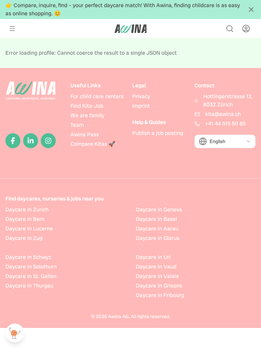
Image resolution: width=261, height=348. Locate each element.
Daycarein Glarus (157, 238)
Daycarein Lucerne (29, 228)
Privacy (141, 96)
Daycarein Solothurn (31, 266)
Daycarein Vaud (156, 266)
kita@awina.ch (223, 114)
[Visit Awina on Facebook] (12, 140)
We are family (87, 115)
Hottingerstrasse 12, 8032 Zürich (228, 100)
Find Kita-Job (86, 105)
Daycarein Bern (25, 219)
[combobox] (225, 141)
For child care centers (97, 96)
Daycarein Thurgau (29, 285)
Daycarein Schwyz (28, 257)
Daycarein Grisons (159, 285)
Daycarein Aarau (157, 228)
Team (77, 124)
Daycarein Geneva (159, 209)
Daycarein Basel (156, 219)
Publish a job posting (157, 133)
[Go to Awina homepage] (130, 28)
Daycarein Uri (153, 257)
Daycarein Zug (23, 238)
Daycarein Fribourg (160, 295)
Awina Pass (84, 134)
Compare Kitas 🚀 (92, 143)
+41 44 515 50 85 (225, 123)
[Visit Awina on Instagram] (48, 140)
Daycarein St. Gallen (30, 276)
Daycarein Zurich (27, 209)
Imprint (141, 105)
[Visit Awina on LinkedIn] (30, 140)
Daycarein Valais (157, 276)
